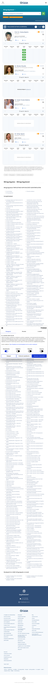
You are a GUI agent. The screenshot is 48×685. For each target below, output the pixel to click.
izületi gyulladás (32, 669)
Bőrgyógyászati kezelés (11, 370)
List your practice (7, 655)
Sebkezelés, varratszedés (32, 428)
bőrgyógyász (5, 17)
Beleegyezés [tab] (8, 331)
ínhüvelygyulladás (21, 669)
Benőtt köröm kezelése (11, 297)
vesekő (42, 669)
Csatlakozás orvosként (8, 653)
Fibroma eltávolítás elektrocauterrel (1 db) (14, 520)
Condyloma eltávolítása (11, 436)
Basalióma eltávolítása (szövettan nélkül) (14, 293)
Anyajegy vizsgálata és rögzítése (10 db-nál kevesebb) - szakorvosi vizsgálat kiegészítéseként (15, 269)
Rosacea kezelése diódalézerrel (33, 412)
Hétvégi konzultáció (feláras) (12, 549)
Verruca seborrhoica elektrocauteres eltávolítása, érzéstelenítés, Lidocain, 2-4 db (35, 516)
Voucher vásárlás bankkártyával (37, 632)
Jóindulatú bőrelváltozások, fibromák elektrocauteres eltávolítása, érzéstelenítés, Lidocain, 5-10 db (34, 210)
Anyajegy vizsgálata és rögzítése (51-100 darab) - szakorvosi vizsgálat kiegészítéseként (14, 285)
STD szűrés (29, 434)
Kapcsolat (5, 651)
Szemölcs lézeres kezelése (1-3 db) (34, 455)
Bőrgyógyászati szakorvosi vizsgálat (13, 385)
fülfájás (12, 670)
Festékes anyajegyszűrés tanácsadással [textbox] (13, 13)
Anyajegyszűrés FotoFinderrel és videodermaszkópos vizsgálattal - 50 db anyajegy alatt (14, 253)
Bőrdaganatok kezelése (11, 307)
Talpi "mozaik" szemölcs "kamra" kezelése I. (35, 471)
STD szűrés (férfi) (30, 435)
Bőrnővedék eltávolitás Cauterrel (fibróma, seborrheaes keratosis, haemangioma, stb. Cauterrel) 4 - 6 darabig (15, 408)
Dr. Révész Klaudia (20, 66)
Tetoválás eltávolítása (31, 484)
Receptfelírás (29, 404)
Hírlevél (33, 618)
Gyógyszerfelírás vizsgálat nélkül (12, 535)
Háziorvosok (20, 621)
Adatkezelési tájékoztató (22, 644)
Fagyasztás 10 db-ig (10, 481)
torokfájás (15, 669)
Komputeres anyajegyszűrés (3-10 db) (34, 279)
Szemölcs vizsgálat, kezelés (32, 461)
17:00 (24, 59)
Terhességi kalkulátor (35, 620)
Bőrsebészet (8, 428)
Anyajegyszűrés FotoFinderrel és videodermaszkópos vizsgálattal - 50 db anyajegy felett (14, 257)
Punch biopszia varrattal (32, 401)
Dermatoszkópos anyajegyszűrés (13, 451)
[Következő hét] (43, 43)
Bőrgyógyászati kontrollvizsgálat (13, 371)
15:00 (24, 50)
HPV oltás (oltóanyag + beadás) (12, 555)
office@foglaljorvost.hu (25, 602)
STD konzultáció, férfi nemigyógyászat (35, 432)
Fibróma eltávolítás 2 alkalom (12, 509)
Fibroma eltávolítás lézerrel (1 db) (13, 521)
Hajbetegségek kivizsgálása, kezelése (13, 537)
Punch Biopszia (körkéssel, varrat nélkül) (35, 397)
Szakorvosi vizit (30, 440)
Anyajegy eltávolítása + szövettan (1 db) (14, 227)
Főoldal (5, 174)
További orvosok (7, 625)
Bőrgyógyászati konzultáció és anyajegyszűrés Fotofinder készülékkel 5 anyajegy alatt (14, 377)
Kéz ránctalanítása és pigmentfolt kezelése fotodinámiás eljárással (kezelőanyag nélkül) (35, 254)
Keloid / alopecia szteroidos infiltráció (34, 225)
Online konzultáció (7, 616)
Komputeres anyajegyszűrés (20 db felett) (35, 278)
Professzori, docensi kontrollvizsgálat (34, 392)
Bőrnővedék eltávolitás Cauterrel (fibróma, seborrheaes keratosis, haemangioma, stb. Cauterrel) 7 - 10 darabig (15, 412)
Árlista (18, 40)
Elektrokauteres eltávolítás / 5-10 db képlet (14, 464)
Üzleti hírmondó (35, 616)
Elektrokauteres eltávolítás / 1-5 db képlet (14, 463)
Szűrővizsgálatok (7, 621)
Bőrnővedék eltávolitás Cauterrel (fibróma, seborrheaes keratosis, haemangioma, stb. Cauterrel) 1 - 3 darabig (15, 404)
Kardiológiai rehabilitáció (32, 224)
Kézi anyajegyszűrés (31, 249)
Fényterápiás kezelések (10, 499)
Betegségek (20, 614)
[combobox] (9, 10)
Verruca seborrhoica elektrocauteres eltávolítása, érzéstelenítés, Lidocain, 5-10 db (35, 520)
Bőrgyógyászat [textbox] (8, 10)
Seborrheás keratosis (31, 429)
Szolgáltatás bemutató (8, 657)
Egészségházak (20, 625)
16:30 (24, 57)
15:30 (24, 52)
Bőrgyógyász (12, 174)
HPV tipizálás (9, 557)
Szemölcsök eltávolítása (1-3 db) (33, 457)
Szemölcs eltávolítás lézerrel (32, 451)
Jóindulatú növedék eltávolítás (33, 222)
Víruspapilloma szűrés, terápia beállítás (35, 565)
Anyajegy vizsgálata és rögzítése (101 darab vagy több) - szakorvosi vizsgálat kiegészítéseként (15, 265)
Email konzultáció (9, 467)
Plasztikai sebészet (30, 191)
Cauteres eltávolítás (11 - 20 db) (12, 433)
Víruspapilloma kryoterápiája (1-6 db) (34, 564)
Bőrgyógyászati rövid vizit (11, 381)
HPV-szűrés (20, 631)
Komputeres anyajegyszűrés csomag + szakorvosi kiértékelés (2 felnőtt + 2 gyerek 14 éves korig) (35, 282)
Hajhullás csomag (9, 538)
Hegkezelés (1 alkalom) (10, 545)
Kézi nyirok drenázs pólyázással (33, 251)
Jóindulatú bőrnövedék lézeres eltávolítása (35, 216)
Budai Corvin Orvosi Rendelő (20, 36)
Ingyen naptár (6, 664)
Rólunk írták (34, 630)
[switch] (18, 351)
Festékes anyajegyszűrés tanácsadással (14, 501)
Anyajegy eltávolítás (10, 225)
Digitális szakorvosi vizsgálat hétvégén (14, 455)
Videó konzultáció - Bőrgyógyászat (34, 525)
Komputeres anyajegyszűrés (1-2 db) (34, 276)
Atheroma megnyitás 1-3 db (12, 292)
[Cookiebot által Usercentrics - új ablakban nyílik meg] (41, 328)
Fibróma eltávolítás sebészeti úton (13, 523)
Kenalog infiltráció (30, 239)
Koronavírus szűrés (7, 618)
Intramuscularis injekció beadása (12, 565)
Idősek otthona (20, 623)
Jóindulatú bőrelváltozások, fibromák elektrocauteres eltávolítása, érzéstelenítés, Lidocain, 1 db (34, 203)
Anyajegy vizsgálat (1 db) (11, 262)
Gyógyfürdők (20, 620)
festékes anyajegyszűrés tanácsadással (15, 17)
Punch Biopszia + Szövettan (32, 398)
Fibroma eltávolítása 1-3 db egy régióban (14, 512)
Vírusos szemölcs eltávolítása (33, 531)
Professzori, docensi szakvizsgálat (34, 394)
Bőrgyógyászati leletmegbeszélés (13, 380)
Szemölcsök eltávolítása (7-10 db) (33, 460)
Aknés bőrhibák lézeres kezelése (12, 209)
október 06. (28, 89)
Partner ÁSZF (34, 621)
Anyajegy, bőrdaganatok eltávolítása (13, 222)
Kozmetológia (9, 191)
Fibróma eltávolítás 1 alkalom (12, 508)
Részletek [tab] (24, 331)
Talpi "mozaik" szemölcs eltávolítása (34, 470)
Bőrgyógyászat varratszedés (12, 390)
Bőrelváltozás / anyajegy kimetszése (13, 309)
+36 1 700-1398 (25, 598)
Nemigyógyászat (9, 192)
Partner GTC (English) (35, 623)
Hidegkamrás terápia (10, 551)
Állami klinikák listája (7, 633)
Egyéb (7, 457)
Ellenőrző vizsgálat (10, 466)
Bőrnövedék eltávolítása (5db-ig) (12, 396)
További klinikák (6, 631)
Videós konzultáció (30, 530)
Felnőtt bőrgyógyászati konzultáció (13, 487)
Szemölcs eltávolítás (31, 441)
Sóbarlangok (20, 627)
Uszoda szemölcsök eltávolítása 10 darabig (35, 494)
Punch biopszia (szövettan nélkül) (33, 400)
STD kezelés (29, 431)
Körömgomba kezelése (31, 316)
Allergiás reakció (9, 221)
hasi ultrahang (16, 670)
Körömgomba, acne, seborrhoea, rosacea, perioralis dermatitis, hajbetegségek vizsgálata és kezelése (35, 311)
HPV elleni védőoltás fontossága (23, 633)
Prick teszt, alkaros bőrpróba (32, 391)
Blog (33, 614)
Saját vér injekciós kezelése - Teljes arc (34, 426)
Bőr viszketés (9, 430)
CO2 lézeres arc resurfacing (11, 434)
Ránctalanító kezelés (31, 403)
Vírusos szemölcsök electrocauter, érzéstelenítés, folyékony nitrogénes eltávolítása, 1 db (34, 537)
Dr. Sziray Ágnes (19, 134)
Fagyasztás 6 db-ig (10, 484)
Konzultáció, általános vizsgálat (33, 299)
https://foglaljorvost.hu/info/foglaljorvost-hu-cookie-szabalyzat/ (23, 344)
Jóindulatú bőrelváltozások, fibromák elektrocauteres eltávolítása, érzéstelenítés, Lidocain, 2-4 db (34, 206)
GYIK (33, 627)
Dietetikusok (6, 636)
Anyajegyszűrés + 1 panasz (11, 243)
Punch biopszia (30, 395)
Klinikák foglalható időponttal (9, 629)
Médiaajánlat (6, 658)
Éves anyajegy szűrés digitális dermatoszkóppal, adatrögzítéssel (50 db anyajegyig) (14, 474)
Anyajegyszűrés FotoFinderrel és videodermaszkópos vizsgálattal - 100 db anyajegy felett (14, 249)
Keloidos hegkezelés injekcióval (33, 238)
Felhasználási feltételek (36, 628)
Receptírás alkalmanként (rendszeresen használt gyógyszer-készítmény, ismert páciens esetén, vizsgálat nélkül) (35, 410)
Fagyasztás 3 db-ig (10, 482)
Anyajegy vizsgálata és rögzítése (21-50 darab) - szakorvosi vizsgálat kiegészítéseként (14, 281)
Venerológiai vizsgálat (31, 510)
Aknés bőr (8, 208)
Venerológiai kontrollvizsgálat (33, 509)
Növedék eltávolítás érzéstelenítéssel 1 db (35, 371)
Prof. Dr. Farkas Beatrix (21, 32)
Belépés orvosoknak (21, 642)
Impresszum (34, 625)
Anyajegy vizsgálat (10, 261)
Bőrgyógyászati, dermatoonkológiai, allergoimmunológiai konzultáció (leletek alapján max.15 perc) (14, 367)
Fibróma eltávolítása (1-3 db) (12, 511)
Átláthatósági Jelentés (8, 660)
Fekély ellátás (9, 485)
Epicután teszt (9, 469)
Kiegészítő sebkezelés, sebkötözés (34, 259)
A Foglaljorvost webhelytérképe (9, 614)
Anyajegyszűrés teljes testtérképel (13, 259)
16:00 (24, 54)
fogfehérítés (10, 669)
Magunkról (20, 649)
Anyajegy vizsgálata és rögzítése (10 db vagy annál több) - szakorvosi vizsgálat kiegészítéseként (14, 273)
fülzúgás (26, 669)
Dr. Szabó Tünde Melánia (22, 100)
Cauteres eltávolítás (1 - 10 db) (12, 431)
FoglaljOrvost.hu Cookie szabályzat (24, 645)
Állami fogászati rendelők (8, 635)
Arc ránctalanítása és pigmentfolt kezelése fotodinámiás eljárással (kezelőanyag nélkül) (14, 289)
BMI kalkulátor (20, 640)
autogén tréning (7, 670)
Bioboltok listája (20, 618)
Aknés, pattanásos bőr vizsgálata (12, 219)
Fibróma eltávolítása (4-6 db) (12, 517)
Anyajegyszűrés (9, 242)
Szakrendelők (6, 640)
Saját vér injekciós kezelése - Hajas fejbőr (35, 419)
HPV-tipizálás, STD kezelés (11, 558)
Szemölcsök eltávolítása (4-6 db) (33, 458)
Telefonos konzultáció (31, 477)
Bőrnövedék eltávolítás (11, 393)
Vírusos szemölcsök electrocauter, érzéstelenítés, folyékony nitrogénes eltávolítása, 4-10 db (34, 545)
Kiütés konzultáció (30, 267)
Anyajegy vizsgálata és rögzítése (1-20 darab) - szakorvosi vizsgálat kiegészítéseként (14, 277)
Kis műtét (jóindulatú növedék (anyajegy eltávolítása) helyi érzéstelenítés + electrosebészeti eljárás (35, 264)
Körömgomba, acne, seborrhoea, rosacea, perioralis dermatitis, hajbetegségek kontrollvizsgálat (35, 307)
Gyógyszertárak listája (21, 616)
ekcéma (5, 669)
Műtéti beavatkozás (31, 367)
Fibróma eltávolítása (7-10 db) (12, 518)
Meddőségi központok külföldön (9, 620)
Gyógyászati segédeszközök (9, 638)
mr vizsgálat (38, 669)
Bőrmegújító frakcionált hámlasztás (13, 391)
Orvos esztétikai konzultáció (32, 384)
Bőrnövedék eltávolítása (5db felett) (13, 394)
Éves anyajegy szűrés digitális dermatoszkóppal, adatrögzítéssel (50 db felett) (14, 478)
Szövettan (29, 463)
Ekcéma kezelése (9, 458)
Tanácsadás (29, 475)
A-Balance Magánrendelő (19, 70)
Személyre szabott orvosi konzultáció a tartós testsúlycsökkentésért (22, 636)
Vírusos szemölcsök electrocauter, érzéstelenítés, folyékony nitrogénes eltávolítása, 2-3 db (34, 541)
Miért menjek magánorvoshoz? (23, 647)
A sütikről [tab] (40, 331)
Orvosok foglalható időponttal (9, 623)
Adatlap (24, 40)
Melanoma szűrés (30, 360)
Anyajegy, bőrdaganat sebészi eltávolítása (14, 224)
